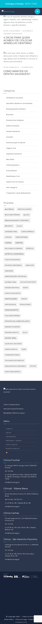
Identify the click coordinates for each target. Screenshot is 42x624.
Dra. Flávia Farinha (13, 31)
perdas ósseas (25, 304)
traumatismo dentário (15, 366)
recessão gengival (12, 332)
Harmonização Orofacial (15, 143)
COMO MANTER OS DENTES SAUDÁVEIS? (17, 72)
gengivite (30, 265)
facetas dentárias (13, 265)
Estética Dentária (12, 126)
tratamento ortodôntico (14, 360)
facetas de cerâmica (12, 259)
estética (30, 248)
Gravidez (9, 137)
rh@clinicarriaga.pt (18, 413)
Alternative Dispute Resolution (13, 409)
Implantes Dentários (14, 154)
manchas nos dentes (12, 293)
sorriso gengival (11, 349)
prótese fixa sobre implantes (17, 321)
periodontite (11, 310)
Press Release (11, 171)
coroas (8, 237)
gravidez (9, 271)
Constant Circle (21, 622)
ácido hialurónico (13, 372)
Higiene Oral (28, 67)
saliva (25, 332)
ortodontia (10, 304)
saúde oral (10, 338)
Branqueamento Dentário (16, 109)
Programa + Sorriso (14, 440)
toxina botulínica (12, 355)
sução (23, 349)
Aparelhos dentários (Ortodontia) (19, 103)
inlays (25, 287)
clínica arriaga (27, 231)
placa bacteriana (12, 315)
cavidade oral (11, 231)
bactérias (9, 209)
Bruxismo (10, 115)
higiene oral (10, 282)
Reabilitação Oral (13, 176)
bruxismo (9, 226)
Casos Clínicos (11, 444)
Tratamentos (11, 436)
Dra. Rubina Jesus (12, 67)
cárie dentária (21, 237)
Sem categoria (11, 187)
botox (26, 215)
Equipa (8, 432)
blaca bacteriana (12, 215)
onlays (24, 299)
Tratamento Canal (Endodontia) (18, 193)
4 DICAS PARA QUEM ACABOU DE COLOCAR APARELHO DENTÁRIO (18, 40)
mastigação (11, 299)
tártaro (33, 366)
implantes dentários (28, 282)
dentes (19, 243)
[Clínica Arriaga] (8, 11)
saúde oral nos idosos (13, 344)
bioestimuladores (24, 209)
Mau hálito (10, 159)
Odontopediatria (12, 165)
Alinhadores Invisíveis (14, 98)
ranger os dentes (12, 327)
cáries (8, 243)
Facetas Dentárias (13, 131)
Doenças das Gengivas (15, 120)
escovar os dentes (13, 248)
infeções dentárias (12, 287)
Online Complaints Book (12, 405)
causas (19, 226)
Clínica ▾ (9, 429)
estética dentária (14, 254)
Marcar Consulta (12, 448)
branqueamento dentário (17, 220)
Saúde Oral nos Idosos (15, 182)
